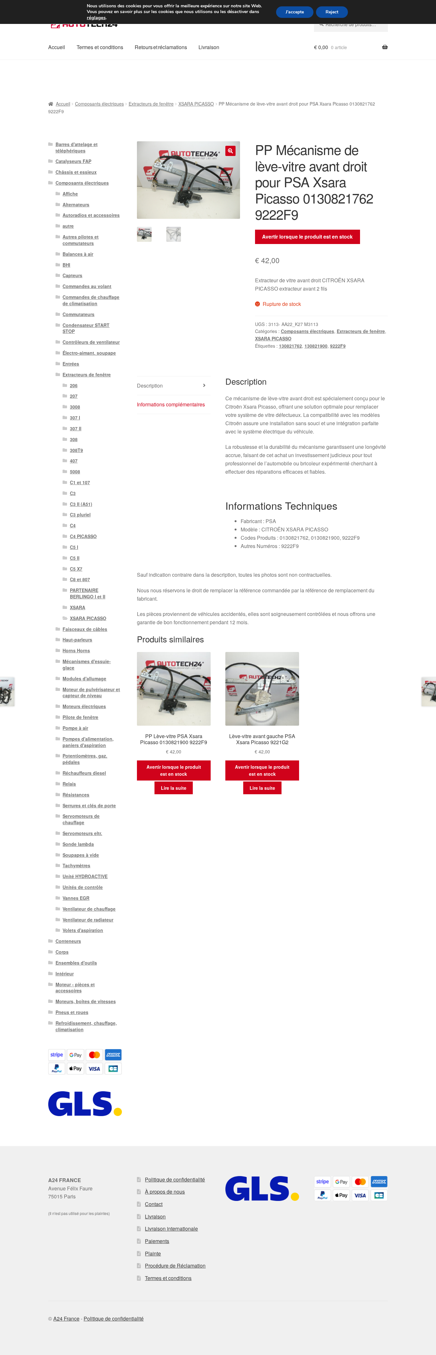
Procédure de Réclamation (175, 1265)
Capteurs (72, 275)
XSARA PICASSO (196, 103)
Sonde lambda (78, 844)
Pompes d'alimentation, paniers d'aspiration (88, 742)
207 (74, 396)
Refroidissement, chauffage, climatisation (86, 1026)
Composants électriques (99, 103)
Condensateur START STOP (86, 328)
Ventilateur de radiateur (88, 919)
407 (74, 460)
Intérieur (65, 973)
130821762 (290, 346)
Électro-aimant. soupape (89, 353)
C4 (73, 525)
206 (74, 385)
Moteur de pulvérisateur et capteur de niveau (91, 692)
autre (68, 226)
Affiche (70, 193)
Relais (69, 784)
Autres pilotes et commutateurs (81, 239)
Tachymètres (76, 865)
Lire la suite (173, 788)
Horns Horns (76, 650)
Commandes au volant (87, 286)
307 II (75, 428)
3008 (75, 407)
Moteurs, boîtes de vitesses (86, 1001)
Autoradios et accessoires (91, 215)
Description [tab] (150, 385)
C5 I (74, 547)
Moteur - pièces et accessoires (75, 987)
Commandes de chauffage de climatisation (91, 300)
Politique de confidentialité (175, 1179)
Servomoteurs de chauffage (81, 819)
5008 (75, 471)
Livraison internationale (171, 1228)
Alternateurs (76, 204)
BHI (66, 265)
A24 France (66, 1318)
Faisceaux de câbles (85, 629)
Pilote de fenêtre (80, 717)
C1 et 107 (80, 482)
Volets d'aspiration (83, 930)
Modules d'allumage (84, 678)
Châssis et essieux (76, 172)
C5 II (74, 558)
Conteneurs (68, 941)
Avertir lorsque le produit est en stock (307, 236)
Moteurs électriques (84, 706)
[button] (230, 151)
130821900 (315, 346)
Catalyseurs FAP (73, 161)
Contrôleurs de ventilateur (91, 342)
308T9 (76, 450)
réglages (96, 17)
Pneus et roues (72, 1012)
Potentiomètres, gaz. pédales (85, 758)
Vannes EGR (76, 898)
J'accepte (295, 12)
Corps (62, 952)
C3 (73, 493)
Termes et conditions (100, 47)
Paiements (157, 1241)
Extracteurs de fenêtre (151, 103)
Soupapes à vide (81, 855)
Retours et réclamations (161, 47)
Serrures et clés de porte (89, 805)
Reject (332, 12)
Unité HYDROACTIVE (85, 876)
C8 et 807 (80, 579)
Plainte (153, 1253)
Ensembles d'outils (76, 962)
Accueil (56, 47)
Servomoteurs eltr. (82, 833)
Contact (153, 1204)
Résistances (76, 794)
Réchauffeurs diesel (84, 773)
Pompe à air (75, 728)
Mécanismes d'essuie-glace (87, 664)
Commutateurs (78, 314)
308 (74, 439)
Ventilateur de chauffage (89, 909)
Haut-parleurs (77, 639)
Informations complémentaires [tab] (171, 404)
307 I (75, 417)
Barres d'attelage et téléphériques (77, 147)
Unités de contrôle (83, 887)
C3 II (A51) (81, 504)
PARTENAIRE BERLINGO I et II (87, 593)
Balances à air (78, 254)
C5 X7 (76, 569)
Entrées (71, 363)
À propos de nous (165, 1191)
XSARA (77, 607)
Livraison (209, 47)
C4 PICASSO (83, 536)
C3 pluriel (80, 514)
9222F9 (338, 346)
